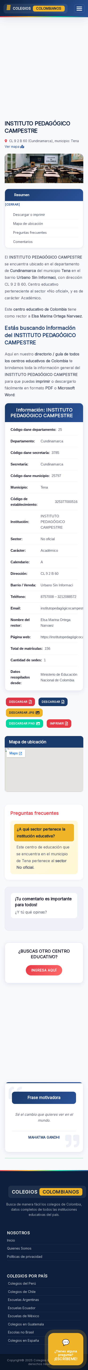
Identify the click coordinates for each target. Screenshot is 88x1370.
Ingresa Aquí (44, 970)
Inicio (11, 1240)
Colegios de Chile (22, 1292)
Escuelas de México (23, 1316)
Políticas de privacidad (24, 1257)
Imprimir (57, 723)
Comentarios (23, 242)
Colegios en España (23, 1340)
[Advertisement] (44, 66)
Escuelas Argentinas (23, 1300)
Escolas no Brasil (21, 1332)
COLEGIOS (37, 8)
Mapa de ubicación (28, 224)
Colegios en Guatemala (26, 1324)
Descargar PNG (22, 723)
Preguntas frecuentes (30, 232)
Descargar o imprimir (29, 215)
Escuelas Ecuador (21, 1308)
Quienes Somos (19, 1248)
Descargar (18, 702)
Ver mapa (12, 146)
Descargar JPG (21, 712)
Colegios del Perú (22, 1283)
